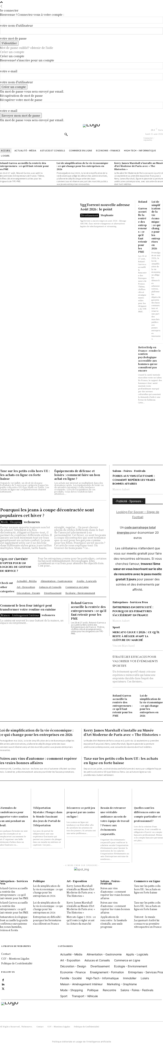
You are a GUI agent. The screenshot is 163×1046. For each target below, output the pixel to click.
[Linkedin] (3, 984)
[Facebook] (3, 980)
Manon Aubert (121, 489)
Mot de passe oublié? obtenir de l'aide (26, 48)
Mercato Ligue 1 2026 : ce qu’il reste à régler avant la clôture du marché (136, 636)
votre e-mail (8, 71)
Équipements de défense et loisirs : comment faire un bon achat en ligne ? (77, 475)
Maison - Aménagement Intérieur (20, 615)
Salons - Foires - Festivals (129, 471)
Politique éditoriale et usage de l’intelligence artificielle (81, 1041)
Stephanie (107, 215)
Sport (116, 627)
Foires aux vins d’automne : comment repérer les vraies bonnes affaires (134, 480)
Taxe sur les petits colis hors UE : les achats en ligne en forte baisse (25, 475)
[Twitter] (3, 988)
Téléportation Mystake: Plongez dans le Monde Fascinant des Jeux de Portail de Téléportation (47, 816)
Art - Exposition (77, 881)
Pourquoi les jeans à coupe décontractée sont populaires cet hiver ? (47, 512)
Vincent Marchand (124, 645)
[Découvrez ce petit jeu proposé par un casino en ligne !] (81, 796)
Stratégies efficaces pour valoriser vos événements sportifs (135, 661)
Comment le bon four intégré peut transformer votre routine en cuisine (28, 607)
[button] (66, 134)
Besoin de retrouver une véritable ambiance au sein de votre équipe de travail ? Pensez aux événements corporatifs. (114, 821)
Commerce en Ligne (147, 881)
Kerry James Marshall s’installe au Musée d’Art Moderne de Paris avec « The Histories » (122, 732)
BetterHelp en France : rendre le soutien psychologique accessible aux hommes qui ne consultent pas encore (149, 358)
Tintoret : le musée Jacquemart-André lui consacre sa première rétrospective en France (147, 921)
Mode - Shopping (11, 521)
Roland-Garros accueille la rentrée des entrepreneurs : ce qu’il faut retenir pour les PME (142, 226)
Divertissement (89, 215)
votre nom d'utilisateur (16, 25)
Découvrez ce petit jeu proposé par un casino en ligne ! (81, 812)
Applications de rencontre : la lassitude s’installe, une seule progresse (113, 921)
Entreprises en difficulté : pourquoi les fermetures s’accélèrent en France (133, 611)
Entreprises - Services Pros (130, 602)
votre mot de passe (13, 38)
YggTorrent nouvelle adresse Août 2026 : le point (105, 206)
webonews (32, 522)
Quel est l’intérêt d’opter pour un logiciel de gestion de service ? (15, 565)
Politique (39, 881)
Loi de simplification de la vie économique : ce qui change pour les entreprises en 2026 (155, 225)
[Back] (1, 6)
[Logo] (113, 134)
